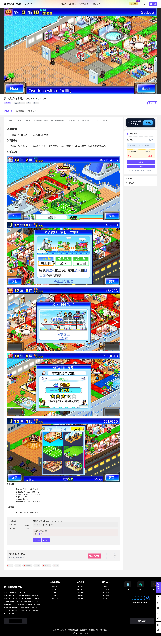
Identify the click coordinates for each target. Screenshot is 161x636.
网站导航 (80, 595)
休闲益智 (7, 103)
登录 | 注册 (153, 4)
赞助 (135, 4)
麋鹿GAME (142, 621)
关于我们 (55, 589)
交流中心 (80, 592)
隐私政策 (106, 598)
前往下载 (153, 103)
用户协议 (106, 595)
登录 (40, 534)
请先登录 (150, 156)
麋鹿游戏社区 (74, 630)
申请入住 (106, 589)
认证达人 (80, 586)
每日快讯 (80, 589)
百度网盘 (37, 540)
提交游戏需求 (148, 170)
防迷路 (106, 586)
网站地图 (106, 592)
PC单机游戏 (83, 4)
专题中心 (80, 598)
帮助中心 (55, 595)
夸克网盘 (45, 540)
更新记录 (55, 598)
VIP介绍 (55, 586)
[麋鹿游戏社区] (15, 621)
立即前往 (147, 123)
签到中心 (55, 592)
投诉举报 (130, 140)
